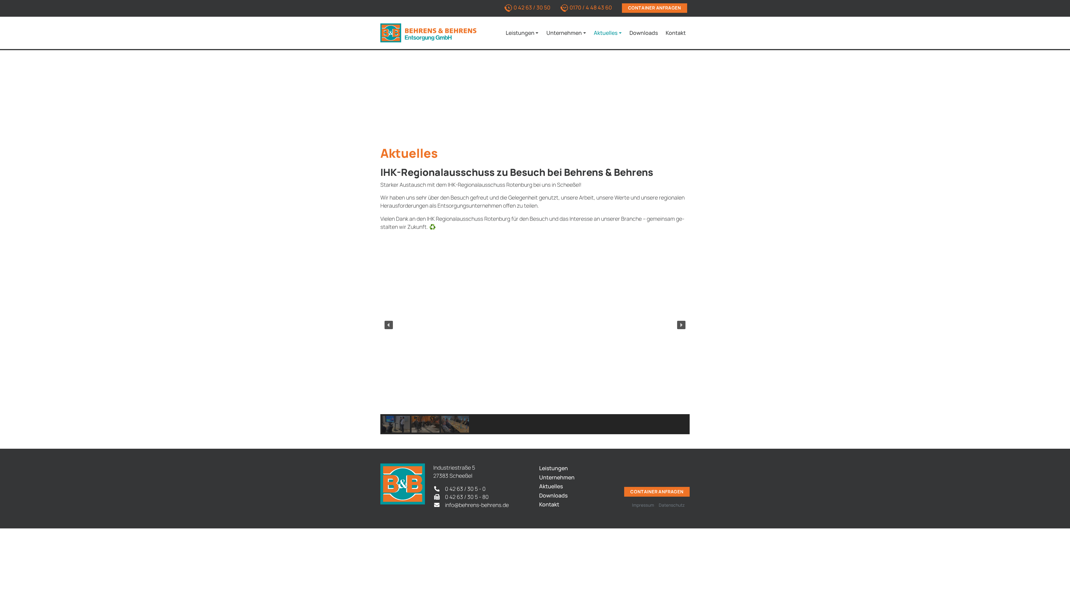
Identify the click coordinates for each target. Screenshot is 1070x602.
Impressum (643, 505)
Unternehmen (564, 33)
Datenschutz (672, 505)
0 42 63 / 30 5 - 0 (465, 488)
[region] (535, 335)
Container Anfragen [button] (654, 8)
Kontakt (676, 33)
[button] (389, 325)
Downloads (643, 33)
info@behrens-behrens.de (477, 505)
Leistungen (520, 33)
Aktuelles (605, 33)
